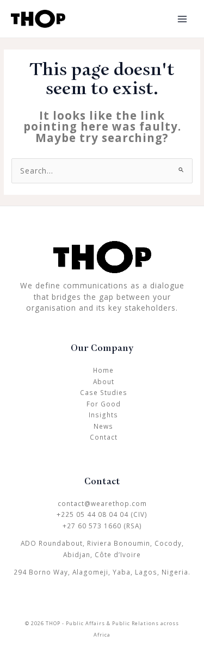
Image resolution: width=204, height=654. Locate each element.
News (103, 426)
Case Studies (103, 392)
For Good (103, 403)
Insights (103, 414)
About (103, 381)
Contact (104, 437)
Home (103, 370)
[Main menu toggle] (182, 19)
